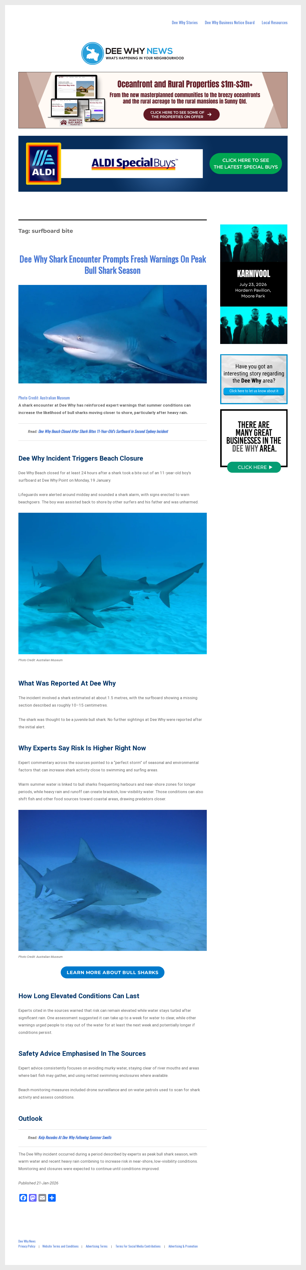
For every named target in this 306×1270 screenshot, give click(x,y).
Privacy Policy (26, 1246)
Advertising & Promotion (183, 1246)
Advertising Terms (97, 1246)
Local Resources (275, 22)
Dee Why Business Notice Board (230, 22)
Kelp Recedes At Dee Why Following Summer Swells (74, 1137)
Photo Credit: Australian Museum (44, 398)
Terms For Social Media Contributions (138, 1246)
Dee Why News (27, 1241)
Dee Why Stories (185, 22)
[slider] (258, 340)
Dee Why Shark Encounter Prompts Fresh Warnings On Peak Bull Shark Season (113, 264)
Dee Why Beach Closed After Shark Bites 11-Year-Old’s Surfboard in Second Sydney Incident (103, 431)
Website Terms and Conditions (60, 1246)
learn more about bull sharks (112, 972)
